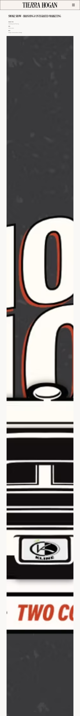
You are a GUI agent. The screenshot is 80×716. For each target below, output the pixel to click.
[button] (73, 5)
